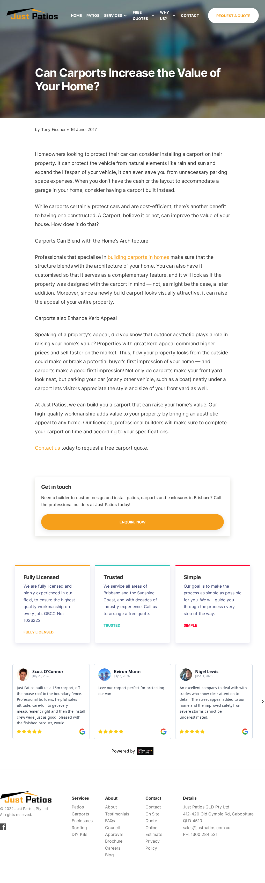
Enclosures (82, 820)
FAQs (110, 820)
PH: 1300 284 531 (200, 834)
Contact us (47, 448)
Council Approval (114, 831)
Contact (190, 15)
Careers (112, 848)
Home (76, 15)
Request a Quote (233, 15)
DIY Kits (79, 834)
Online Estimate (153, 831)
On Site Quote (152, 817)
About (111, 806)
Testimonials (117, 813)
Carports (80, 813)
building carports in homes (138, 257)
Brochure (113, 841)
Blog (109, 854)
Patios (92, 15)
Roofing (79, 827)
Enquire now (133, 522)
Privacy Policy (152, 844)
